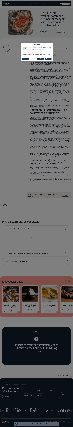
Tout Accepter (48, 58)
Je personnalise (25, 58)
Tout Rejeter (40, 58)
